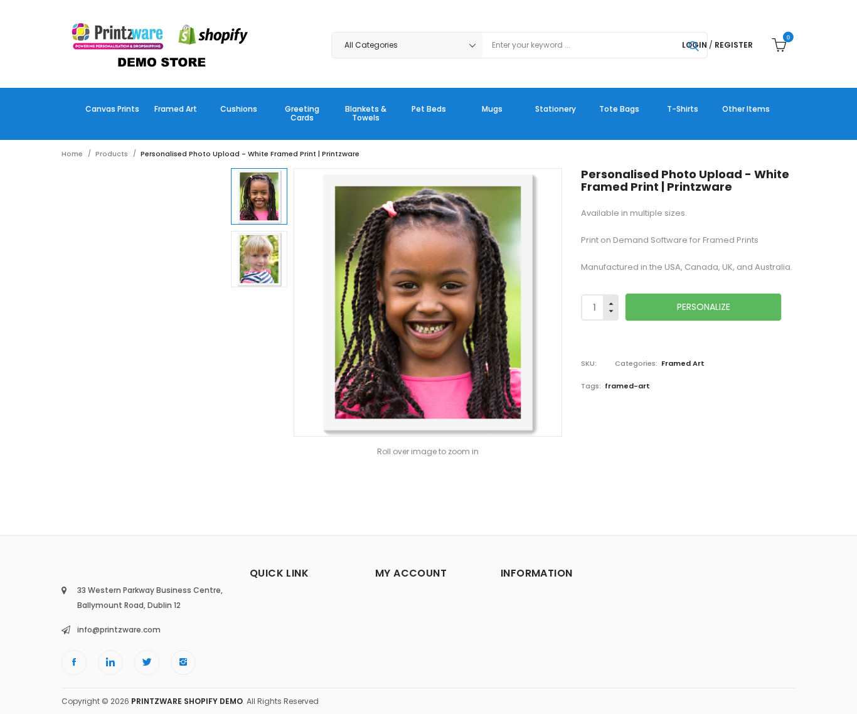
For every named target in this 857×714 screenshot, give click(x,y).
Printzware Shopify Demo (187, 701)
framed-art (627, 386)
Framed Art (683, 363)
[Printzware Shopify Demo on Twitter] (146, 662)
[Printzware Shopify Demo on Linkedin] (110, 662)
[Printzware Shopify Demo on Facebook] (74, 662)
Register (734, 45)
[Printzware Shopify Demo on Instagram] (183, 662)
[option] (259, 196)
